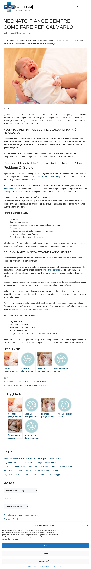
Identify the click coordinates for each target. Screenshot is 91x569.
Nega (45, 553)
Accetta (45, 546)
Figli (8, 378)
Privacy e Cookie (11, 519)
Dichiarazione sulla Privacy (48, 566)
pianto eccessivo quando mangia (46, 176)
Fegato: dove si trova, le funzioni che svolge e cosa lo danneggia (32, 474)
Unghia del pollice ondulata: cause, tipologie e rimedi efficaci (30, 462)
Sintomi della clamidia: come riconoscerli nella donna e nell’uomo (32, 470)
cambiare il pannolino (52, 270)
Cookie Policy (32, 566)
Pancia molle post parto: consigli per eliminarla (27, 381)
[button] (87, 525)
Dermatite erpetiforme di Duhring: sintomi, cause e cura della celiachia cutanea (38, 466)
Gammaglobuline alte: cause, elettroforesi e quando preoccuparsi (32, 458)
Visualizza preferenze (45, 561)
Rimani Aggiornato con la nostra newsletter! (23, 515)
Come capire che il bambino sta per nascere (26, 385)
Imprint (61, 566)
